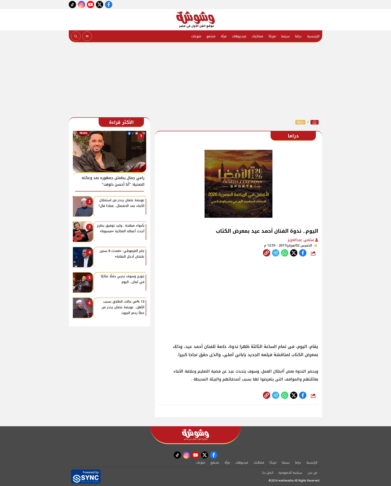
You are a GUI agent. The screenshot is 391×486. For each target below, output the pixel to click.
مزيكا (272, 36)
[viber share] (275, 252)
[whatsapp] (266, 252)
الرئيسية (313, 36)
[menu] (87, 36)
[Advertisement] (195, 81)
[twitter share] (293, 252)
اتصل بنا (267, 473)
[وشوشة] (195, 19)
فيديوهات (239, 36)
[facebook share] (302, 252)
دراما (298, 36)
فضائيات (257, 36)
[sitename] (195, 435)
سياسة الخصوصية (290, 473)
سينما (285, 36)
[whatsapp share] (284, 252)
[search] (76, 36)
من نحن (312, 473)
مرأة (223, 36)
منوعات (196, 36)
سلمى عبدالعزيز (301, 239)
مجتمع (211, 36)
